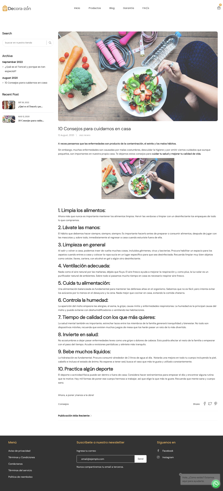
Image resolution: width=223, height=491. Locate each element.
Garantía (128, 8)
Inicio (77, 8)
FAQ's (145, 8)
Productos (95, 8)
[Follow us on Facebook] (205, 404)
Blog (112, 8)
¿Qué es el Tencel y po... (30, 106)
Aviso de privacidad (19, 450)
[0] (219, 8)
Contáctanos (15, 463)
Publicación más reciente (74, 415)
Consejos (63, 404)
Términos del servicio (20, 470)
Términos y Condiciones (21, 457)
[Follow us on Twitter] (210, 404)
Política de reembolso (20, 476)
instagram (168, 457)
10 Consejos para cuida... (31, 120)
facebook (167, 450)
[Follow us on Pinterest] (216, 404)
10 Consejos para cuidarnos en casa (26, 82)
